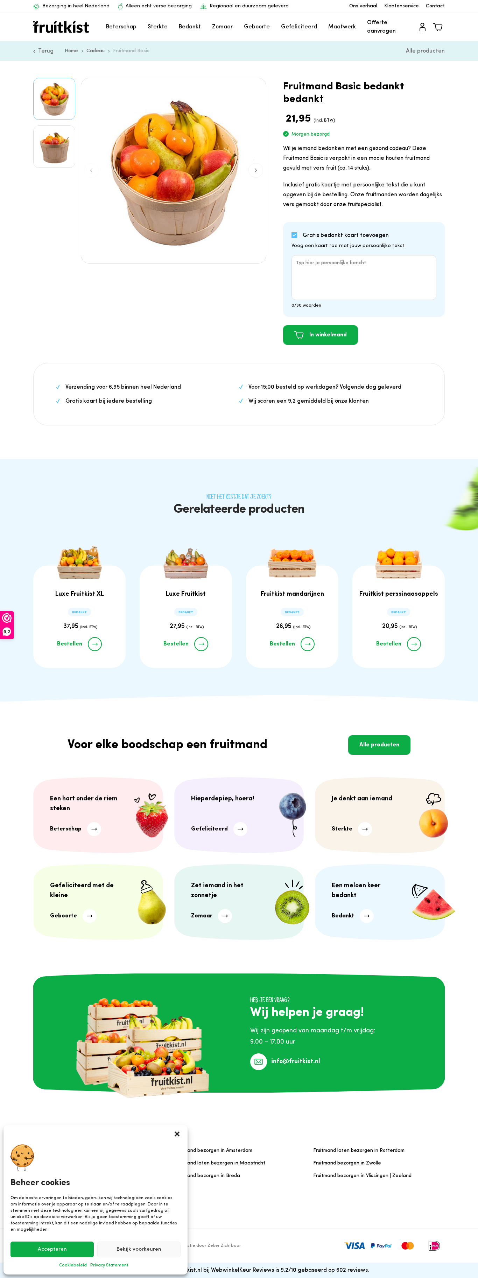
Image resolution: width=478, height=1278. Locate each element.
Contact (435, 6)
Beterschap (121, 27)
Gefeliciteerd (299, 27)
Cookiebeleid (73, 1265)
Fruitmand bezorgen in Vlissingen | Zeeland (362, 1175)
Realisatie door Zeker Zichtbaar (208, 1246)
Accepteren (52, 1249)
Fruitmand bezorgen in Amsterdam (212, 1150)
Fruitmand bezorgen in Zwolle (347, 1163)
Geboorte (257, 27)
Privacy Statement (109, 1265)
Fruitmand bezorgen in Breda (206, 1175)
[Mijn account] (422, 27)
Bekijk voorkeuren (139, 1249)
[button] (177, 1133)
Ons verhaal (363, 6)
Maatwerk (342, 27)
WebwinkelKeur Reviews (242, 1270)
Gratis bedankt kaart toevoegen (346, 235)
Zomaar (222, 27)
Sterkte (158, 27)
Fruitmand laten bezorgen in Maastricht (219, 1163)
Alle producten (425, 51)
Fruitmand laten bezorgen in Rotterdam (359, 1150)
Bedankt (190, 27)
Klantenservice (401, 6)
